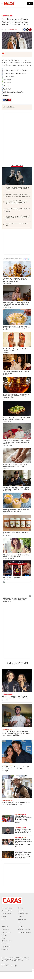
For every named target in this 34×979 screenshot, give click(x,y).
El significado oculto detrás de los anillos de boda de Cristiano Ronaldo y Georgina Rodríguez (16, 769)
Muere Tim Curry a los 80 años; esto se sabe (17, 224)
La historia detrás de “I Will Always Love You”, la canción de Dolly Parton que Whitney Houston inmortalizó (17, 202)
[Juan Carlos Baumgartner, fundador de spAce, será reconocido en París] (8, 830)
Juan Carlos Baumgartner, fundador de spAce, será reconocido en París (23, 831)
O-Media (5, 927)
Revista (30, 3)
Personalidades (7, 15)
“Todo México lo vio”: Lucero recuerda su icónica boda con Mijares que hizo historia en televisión (18, 188)
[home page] (9, 3)
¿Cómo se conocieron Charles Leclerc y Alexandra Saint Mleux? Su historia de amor (18, 195)
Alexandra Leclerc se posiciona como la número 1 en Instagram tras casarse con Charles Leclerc (23, 819)
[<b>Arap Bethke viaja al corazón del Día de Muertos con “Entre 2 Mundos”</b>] (17, 786)
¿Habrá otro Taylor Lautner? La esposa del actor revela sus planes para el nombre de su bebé (18, 210)
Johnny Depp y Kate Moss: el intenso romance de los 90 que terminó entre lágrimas (15, 698)
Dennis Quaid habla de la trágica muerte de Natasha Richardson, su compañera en (23, 843)
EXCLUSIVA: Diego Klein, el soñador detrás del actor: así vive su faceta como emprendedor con (16, 733)
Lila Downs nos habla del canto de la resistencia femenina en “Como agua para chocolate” (23, 855)
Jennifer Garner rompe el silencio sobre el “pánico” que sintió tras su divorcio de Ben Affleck (18, 218)
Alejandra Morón (13, 29)
